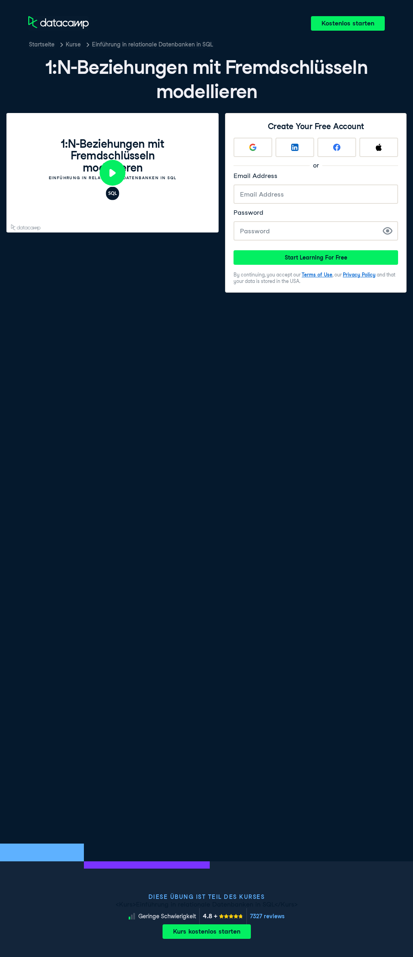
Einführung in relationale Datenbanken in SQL (152, 44)
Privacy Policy (359, 275)
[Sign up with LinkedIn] (294, 147)
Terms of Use (317, 275)
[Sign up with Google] (253, 147)
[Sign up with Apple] (378, 147)
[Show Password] (387, 231)
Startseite (41, 44)
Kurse (73, 44)
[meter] (223, 916)
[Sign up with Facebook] (336, 147)
